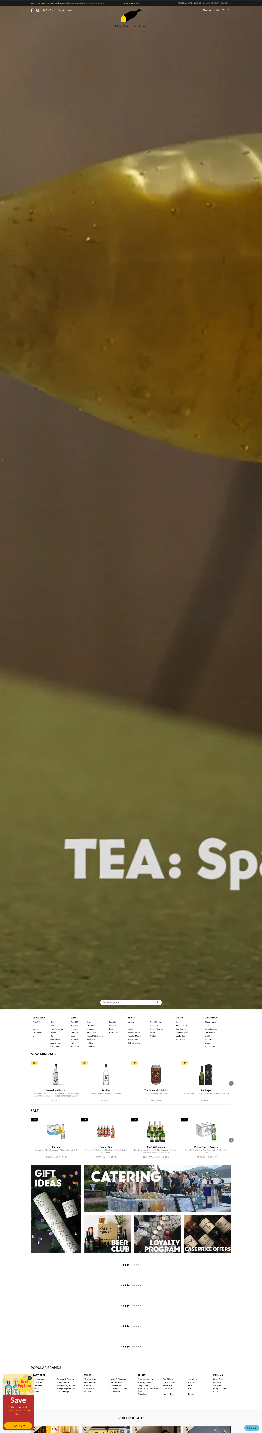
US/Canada (37, 1032)
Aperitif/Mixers (156, 1022)
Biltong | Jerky (210, 1022)
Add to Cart (53, 1095)
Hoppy (53, 1032)
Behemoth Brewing (65, 1379)
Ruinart (87, 1385)
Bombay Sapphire (145, 1379)
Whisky (131, 1022)
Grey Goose (143, 1385)
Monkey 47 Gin (144, 1382)
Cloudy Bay (116, 1385)
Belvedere (167, 1385)
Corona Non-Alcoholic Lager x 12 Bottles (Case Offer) (56, 1139)
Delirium (34, 1388)
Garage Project (64, 1391)
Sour (52, 1025)
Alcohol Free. (55, 1043)
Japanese (90, 1029)
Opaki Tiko (167, 1394)
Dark (52, 1036)
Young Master (63, 1382)
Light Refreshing (56, 1029)
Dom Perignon (90, 1382)
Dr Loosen (115, 1391)
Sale (35, 1110)
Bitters (152, 1032)
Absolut (190, 1382)
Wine (74, 1017)
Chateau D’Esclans (119, 1388)
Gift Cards (209, 1039)
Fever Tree (218, 1379)
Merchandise (210, 1032)
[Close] (30, 1378)
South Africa (76, 1046)
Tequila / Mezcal (134, 1036)
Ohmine (87, 1391)
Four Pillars (168, 1379)
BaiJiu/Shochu (133, 1039)
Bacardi (190, 1385)
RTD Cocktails (181, 1025)
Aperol (190, 1388)
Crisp (207, 1025)
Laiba (215, 1391)
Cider (52, 1022)
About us (207, 10)
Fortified (90, 1043)
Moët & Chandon (118, 1379)
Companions (212, 1017)
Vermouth (154, 1025)
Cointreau (167, 1388)
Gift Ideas (208, 1036)
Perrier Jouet (116, 1382)
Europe (35, 1029)
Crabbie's (35, 1391)
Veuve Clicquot (91, 1379)
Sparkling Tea (181, 1029)
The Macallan (169, 1382)
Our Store (50, 10)
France (73, 1029)
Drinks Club (180, 1036)
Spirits (132, 1017)
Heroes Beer (36, 1385)
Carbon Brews (37, 1382)
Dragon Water (219, 1388)
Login (216, 10)
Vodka (130, 1029)
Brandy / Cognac (156, 1029)
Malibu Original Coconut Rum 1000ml (106, 1082)
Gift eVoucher (210, 1046)
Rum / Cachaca (134, 1032)
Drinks (179, 1017)
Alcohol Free (91, 1032)
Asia (34, 1025)
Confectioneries (211, 1029)
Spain (73, 1036)
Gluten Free (55, 1039)
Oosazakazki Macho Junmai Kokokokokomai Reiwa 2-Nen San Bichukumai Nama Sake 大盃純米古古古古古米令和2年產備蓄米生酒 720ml (56, 1084)
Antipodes (217, 1385)
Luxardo (217, 1382)
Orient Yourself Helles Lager (156, 1082)
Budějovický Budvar (66, 1385)
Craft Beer (39, 1017)
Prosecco (112, 1025)
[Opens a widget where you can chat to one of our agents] (251, 1428)
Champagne (91, 1046)
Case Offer (54, 1046)
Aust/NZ (36, 1022)
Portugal (74, 1039)
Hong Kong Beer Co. (66, 1388)
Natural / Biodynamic (95, 1036)
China (89, 1022)
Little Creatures (38, 1379)
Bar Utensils (180, 1039)
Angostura (142, 1394)
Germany (74, 1032)
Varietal (90, 1039)
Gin (129, 1025)
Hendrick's (192, 1379)
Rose (111, 1029)
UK (34, 1036)
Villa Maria (89, 1388)
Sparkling (113, 1022)
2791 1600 (67, 10)
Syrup (178, 1022)
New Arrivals (43, 1054)
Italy (73, 1043)
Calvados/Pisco (134, 1043)
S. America (75, 1025)
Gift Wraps (209, 1043)
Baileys (190, 1394)
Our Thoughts (131, 1418)
